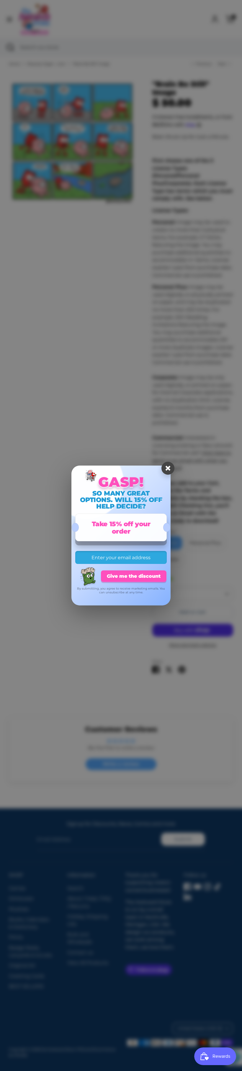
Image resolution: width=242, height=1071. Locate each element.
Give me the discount (134, 576)
